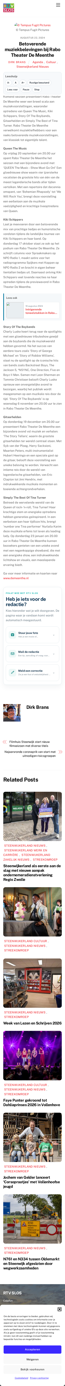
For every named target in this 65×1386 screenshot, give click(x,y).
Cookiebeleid (21, 1378)
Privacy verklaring (39, 1378)
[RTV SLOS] (8, 10)
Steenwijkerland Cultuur (25, 941)
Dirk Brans (17, 62)
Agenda (37, 62)
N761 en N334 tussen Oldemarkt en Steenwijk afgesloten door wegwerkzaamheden (31, 1263)
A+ (22, 82)
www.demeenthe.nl (16, 578)
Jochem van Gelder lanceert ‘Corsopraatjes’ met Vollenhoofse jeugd (31, 1182)
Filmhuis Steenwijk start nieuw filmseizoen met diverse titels (29, 744)
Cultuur (51, 62)
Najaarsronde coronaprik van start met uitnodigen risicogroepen (30, 754)
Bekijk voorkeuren (32, 1369)
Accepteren (32, 1349)
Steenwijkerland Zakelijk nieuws (26, 857)
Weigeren (32, 1359)
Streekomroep (45, 859)
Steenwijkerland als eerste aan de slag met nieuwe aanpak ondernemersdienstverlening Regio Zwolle (32, 873)
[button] (59, 1309)
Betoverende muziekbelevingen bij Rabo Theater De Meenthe (32, 49)
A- (8, 82)
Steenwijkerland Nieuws (32, 66)
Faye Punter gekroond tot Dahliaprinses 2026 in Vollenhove (31, 1102)
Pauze (26, 89)
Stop (37, 89)
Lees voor (12, 89)
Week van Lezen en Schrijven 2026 (32, 1023)
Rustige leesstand (39, 82)
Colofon (8, 1300)
